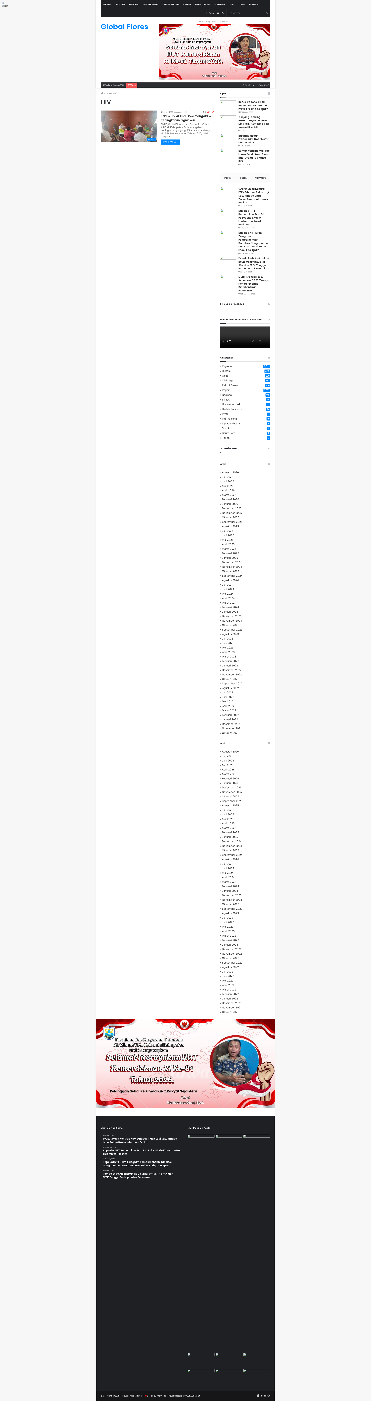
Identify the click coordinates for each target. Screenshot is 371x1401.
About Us (248, 85)
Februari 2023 (230, 661)
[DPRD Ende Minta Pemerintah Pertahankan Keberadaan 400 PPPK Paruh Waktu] (256, 1360)
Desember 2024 (232, 562)
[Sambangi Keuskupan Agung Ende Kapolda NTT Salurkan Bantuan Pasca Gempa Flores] (201, 1360)
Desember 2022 (232, 670)
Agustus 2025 (230, 526)
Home (107, 93)
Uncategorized (231, 404)
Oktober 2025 (230, 517)
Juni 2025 (228, 535)
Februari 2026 (230, 499)
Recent (243, 177)
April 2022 (228, 705)
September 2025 (232, 521)
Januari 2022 (230, 719)
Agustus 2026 (230, 472)
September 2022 (232, 683)
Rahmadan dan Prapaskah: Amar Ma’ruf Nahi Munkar (253, 139)
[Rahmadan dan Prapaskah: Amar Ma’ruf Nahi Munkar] (228, 139)
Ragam (252, 4)
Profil (225, 413)
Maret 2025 (229, 548)
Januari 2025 (230, 557)
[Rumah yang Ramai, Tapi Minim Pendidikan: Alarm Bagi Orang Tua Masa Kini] (228, 154)
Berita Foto (228, 433)
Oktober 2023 (230, 625)
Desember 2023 (232, 616)
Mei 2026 (227, 485)
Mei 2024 (227, 593)
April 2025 (228, 544)
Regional (120, 4)
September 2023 (232, 629)
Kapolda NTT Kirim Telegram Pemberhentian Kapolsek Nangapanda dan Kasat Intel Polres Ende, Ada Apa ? (253, 241)
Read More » (170, 142)
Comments (260, 177)
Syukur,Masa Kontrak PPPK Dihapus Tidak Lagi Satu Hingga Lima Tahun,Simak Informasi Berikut (253, 195)
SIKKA (226, 399)
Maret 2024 (229, 602)
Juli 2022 (227, 692)
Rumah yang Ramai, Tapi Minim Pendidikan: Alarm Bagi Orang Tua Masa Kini (254, 156)
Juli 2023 (227, 638)
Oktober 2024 (230, 571)
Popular (228, 177)
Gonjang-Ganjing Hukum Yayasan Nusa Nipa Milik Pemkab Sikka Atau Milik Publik (253, 122)
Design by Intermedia (156, 1396)
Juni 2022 (228, 696)
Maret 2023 (229, 656)
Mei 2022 (227, 701)
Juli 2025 (227, 530)
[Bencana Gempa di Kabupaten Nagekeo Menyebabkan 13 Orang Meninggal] (229, 1376)
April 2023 (228, 652)
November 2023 (232, 620)
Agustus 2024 (230, 580)
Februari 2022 (230, 714)
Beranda (107, 4)
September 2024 (232, 575)
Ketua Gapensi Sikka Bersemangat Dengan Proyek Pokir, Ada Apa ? (253, 105)
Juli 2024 (227, 584)
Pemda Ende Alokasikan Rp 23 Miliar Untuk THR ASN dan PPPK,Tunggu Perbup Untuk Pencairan (253, 263)
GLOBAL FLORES (192, 1396)
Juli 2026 (227, 476)
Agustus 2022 (230, 687)
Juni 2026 (228, 481)
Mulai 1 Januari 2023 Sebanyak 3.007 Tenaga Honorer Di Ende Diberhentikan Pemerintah (253, 283)
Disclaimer (263, 85)
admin (165, 112)
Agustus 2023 (230, 634)
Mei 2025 (227, 539)
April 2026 (228, 490)
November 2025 (232, 512)
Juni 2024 (228, 589)
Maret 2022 (229, 710)
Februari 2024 (230, 607)
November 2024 (232, 566)
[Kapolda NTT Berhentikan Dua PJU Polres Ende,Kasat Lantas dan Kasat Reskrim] (228, 214)
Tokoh (241, 4)
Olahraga (219, 4)
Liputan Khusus (170, 4)
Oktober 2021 (230, 732)
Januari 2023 (230, 665)
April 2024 (228, 598)
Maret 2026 (229, 494)
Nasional (134, 4)
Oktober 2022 (230, 679)
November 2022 (232, 674)
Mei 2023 (227, 647)
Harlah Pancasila (232, 409)
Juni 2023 (228, 643)
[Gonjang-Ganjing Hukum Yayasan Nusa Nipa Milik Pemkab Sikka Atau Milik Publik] (228, 120)
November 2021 (231, 728)
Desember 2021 (231, 723)
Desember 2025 (232, 508)
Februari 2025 (230, 553)
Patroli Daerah (202, 4)
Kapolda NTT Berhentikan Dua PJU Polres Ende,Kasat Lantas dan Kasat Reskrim (251, 217)
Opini (231, 4)
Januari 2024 (230, 611)
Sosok (226, 428)
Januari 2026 (230, 503)
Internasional (150, 4)
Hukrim (187, 4)
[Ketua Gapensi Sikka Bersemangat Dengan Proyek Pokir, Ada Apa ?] (228, 105)
